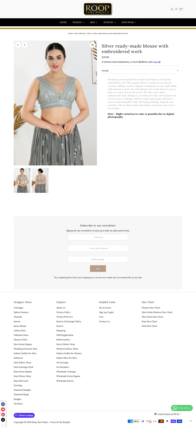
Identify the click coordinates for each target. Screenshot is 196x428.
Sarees (17, 321)
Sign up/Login (106, 312)
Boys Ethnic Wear (22, 376)
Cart (101, 316)
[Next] (25, 45)
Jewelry (108, 22)
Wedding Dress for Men (25, 348)
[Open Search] (172, 9)
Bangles (17, 399)
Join (98, 268)
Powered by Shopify (60, 422)
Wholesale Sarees (65, 380)
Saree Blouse (20, 326)
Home (63, 22)
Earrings (18, 385)
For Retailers (62, 367)
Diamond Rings (21, 394)
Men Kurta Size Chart (152, 316)
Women (77, 22)
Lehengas (18, 307)
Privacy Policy (63, 312)
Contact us (104, 321)
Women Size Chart (151, 307)
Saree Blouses (80, 33)
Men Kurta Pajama (23, 344)
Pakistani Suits (21, 335)
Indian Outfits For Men (25, 353)
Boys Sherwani (21, 380)
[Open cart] (180, 9)
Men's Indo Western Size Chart (157, 312)
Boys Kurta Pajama (23, 371)
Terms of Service (64, 316)
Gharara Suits (20, 339)
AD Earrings (62, 362)
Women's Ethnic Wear (67, 348)
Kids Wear (128, 22)
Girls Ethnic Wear (22, 362)
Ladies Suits (20, 330)
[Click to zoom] (93, 45)
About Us (60, 307)
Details (105, 70)
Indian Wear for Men (66, 357)
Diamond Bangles (22, 390)
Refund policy (63, 339)
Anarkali (18, 316)
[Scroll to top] (190, 420)
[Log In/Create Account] (176, 9)
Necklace (18, 403)
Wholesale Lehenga (66, 371)
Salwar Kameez (21, 312)
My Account (105, 307)
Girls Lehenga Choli (23, 367)
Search (59, 326)
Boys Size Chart (149, 321)
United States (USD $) (168, 414)
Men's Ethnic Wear (65, 344)
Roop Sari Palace (40, 422)
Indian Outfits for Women (69, 353)
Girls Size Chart (149, 326)
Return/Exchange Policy (68, 321)
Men (93, 22)
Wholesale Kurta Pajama (68, 376)
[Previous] (18, 45)
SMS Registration (64, 335)
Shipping (60, 330)
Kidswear (18, 357)
